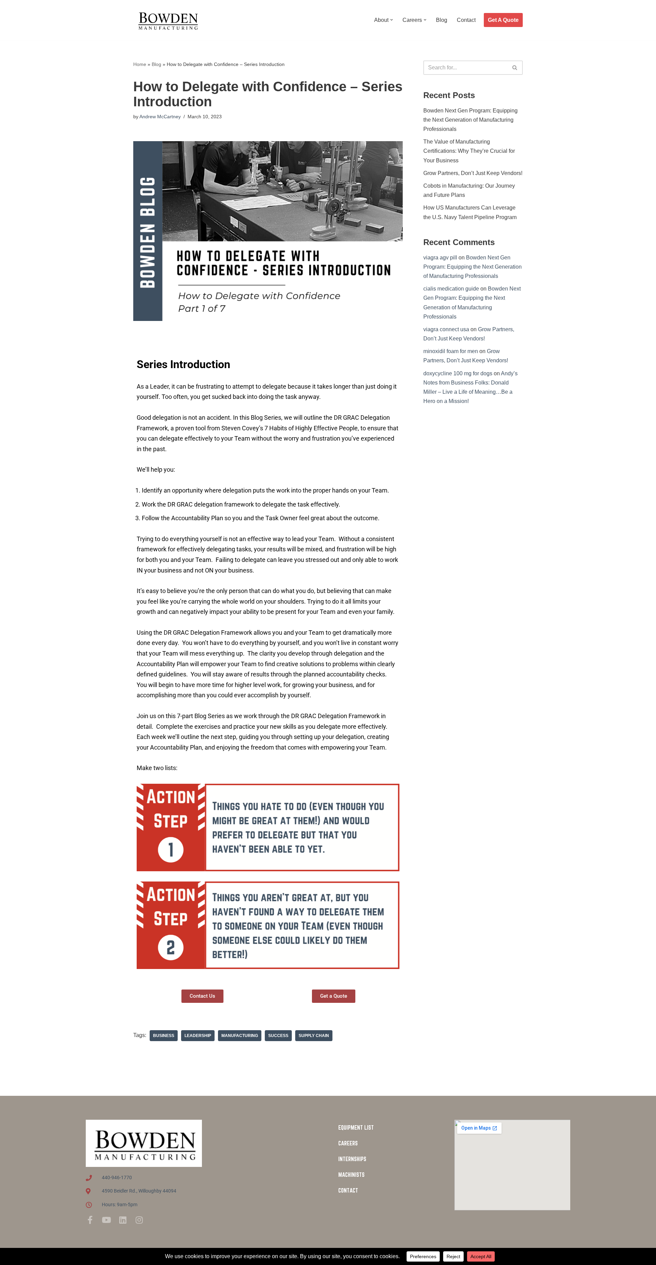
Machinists (351, 1174)
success (278, 1035)
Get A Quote (503, 20)
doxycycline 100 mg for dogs (457, 373)
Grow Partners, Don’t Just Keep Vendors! (472, 173)
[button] (391, 19)
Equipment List (356, 1127)
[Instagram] (139, 1220)
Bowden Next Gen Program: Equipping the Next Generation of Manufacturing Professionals (470, 120)
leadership (197, 1035)
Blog (441, 20)
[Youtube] (106, 1220)
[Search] (515, 67)
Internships (352, 1159)
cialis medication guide (451, 289)
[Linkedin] (123, 1220)
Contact (466, 20)
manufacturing (239, 1035)
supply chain (314, 1035)
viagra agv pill (440, 257)
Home (139, 64)
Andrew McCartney (160, 116)
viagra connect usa (446, 329)
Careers (348, 1143)
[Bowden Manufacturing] (167, 20)
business (163, 1035)
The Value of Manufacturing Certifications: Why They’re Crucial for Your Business (469, 151)
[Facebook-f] (90, 1220)
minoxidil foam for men (450, 351)
